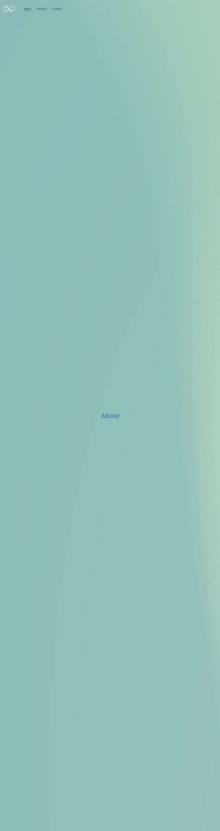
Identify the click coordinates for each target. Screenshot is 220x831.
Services (42, 8)
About (27, 8)
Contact (57, 8)
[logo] (8, 9)
